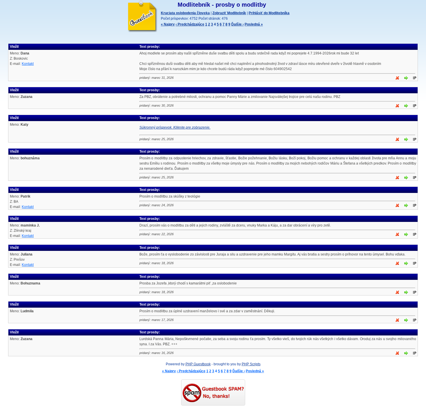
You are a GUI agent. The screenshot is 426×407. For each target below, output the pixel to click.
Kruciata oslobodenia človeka (185, 13)
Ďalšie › (237, 24)
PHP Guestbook (198, 364)
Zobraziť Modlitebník (229, 13)
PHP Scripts (251, 364)
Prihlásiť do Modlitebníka (269, 13)
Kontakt (28, 64)
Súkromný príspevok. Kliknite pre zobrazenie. (174, 127)
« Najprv (168, 24)
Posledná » (254, 24)
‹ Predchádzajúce (190, 24)
